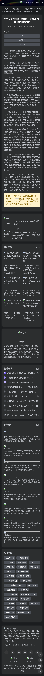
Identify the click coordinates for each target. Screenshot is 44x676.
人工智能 (22, 40)
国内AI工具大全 (11, 617)
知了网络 (21, 668)
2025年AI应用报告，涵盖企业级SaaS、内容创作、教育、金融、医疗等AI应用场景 (26, 235)
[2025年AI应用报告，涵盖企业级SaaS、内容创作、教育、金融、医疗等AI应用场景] (7, 233)
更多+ (38, 247)
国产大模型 (10, 612)
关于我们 (34, 645)
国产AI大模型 (23, 608)
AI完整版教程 (10, 590)
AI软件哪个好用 (23, 576)
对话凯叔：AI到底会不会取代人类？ (22, 382)
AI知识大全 (34, 567)
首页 (6, 9)
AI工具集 (15, 198)
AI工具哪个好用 (11, 581)
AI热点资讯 (16, 9)
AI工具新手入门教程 (28, 594)
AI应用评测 (10, 576)
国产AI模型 (10, 608)
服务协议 (25, 645)
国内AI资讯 (29, 9)
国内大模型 (34, 603)
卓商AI (15, 26)
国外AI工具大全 (23, 612)
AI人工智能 (22, 44)
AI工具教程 (10, 603)
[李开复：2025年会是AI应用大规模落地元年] (7, 220)
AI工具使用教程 (11, 599)
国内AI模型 (22, 603)
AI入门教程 (25, 599)
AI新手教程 (23, 590)
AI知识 (9, 571)
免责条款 (16, 645)
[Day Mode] (40, 665)
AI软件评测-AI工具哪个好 (15, 585)
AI (22, 36)
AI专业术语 (10, 567)
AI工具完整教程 (11, 594)
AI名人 (34, 562)
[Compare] (40, 654)
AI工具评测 (32, 585)
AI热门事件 (22, 562)
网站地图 (28, 668)
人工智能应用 (23, 558)
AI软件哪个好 (26, 581)
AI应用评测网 (23, 571)
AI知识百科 (22, 567)
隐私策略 (7, 645)
